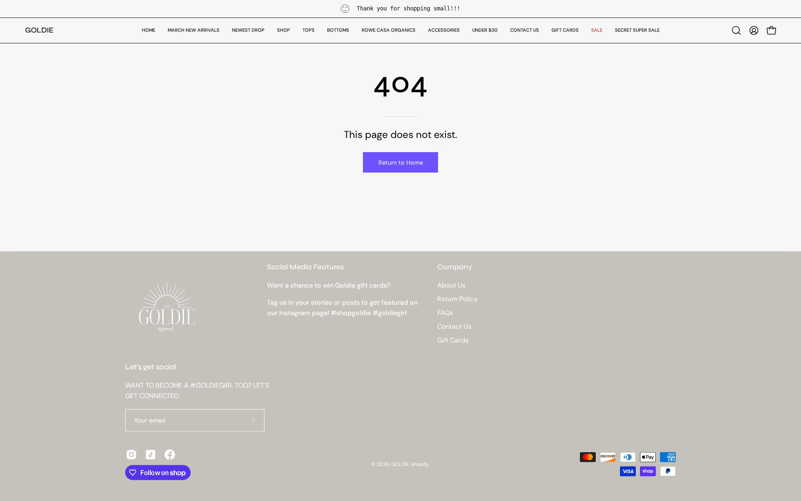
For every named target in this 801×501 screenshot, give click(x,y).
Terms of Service (398, 341)
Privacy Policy (464, 334)
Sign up (400, 312)
